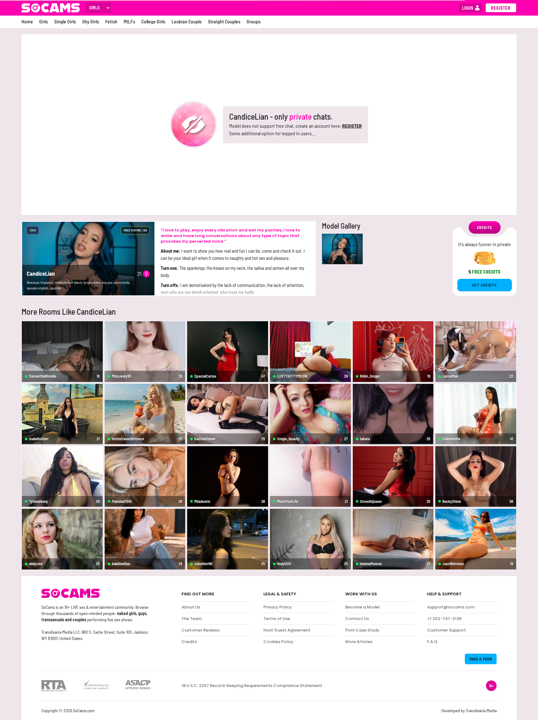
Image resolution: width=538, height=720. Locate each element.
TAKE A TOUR (480, 659)
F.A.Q (432, 642)
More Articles (358, 642)
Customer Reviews (200, 630)
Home (27, 21)
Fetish (111, 21)
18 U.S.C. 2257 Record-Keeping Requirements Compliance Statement (252, 685)
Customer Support (446, 630)
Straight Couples (224, 21)
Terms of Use (276, 619)
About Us (191, 607)
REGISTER (352, 126)
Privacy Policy (277, 607)
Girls (43, 21)
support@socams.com (450, 607)
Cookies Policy (278, 642)
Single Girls (65, 21)
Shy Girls (90, 21)
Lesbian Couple (187, 21)
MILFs (129, 21)
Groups (254, 21)
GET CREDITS (484, 285)
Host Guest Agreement (286, 630)
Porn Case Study (362, 630)
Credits (189, 642)
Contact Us (357, 619)
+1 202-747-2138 (444, 619)
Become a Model (362, 607)
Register (501, 8)
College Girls (153, 21)
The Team (192, 619)
